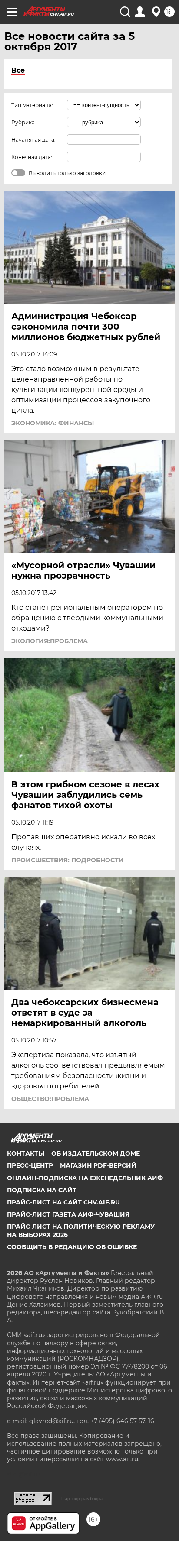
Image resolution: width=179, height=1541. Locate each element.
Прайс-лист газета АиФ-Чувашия (68, 1214)
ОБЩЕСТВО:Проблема (50, 1099)
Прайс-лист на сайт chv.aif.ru (63, 1202)
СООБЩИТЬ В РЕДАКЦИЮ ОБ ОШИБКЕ (72, 1247)
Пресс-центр (30, 1165)
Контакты (25, 1153)
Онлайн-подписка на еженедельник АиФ (85, 1178)
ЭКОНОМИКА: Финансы (52, 423)
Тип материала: (32, 105)
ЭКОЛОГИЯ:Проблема (49, 641)
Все (18, 70)
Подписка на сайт (41, 1190)
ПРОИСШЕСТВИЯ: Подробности (67, 860)
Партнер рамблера (82, 1498)
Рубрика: (23, 122)
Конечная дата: (31, 157)
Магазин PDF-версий (98, 1165)
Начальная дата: (33, 139)
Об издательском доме (95, 1153)
